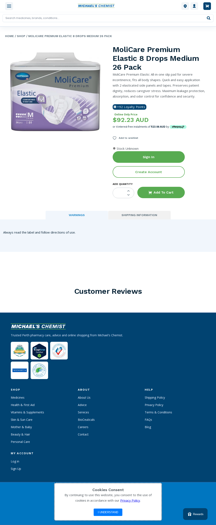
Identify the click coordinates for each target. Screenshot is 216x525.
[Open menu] (9, 6)
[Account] (194, 6)
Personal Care (20, 442)
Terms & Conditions (158, 412)
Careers (83, 427)
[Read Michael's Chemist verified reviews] (19, 350)
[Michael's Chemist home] (97, 6)
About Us (84, 397)
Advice (82, 405)
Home (9, 36)
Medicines (17, 397)
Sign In (148, 157)
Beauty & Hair (20, 434)
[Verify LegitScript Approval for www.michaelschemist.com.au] (39, 350)
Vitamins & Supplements (27, 412)
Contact (83, 434)
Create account (148, 172)
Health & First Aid (23, 405)
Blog (148, 427)
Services (83, 412)
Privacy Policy (154, 405)
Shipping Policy (155, 397)
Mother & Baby (21, 427)
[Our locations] (185, 6)
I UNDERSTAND (108, 512)
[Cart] (207, 6)
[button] (161, 192)
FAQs (148, 420)
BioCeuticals (86, 420)
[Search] (208, 18)
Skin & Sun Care (21, 420)
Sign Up (16, 469)
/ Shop (19, 36)
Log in (15, 461)
